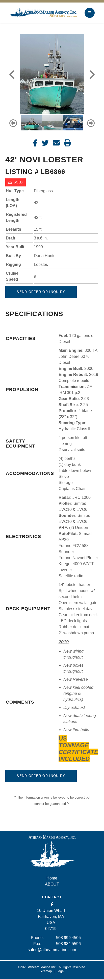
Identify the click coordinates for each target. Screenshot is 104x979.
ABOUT (52, 884)
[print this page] (67, 144)
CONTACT (52, 897)
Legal (60, 971)
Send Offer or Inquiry (41, 292)
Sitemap (46, 971)
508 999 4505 (68, 938)
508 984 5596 (68, 944)
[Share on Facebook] (35, 144)
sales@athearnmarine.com (52, 950)
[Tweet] (45, 144)
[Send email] (56, 144)
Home (51, 878)
